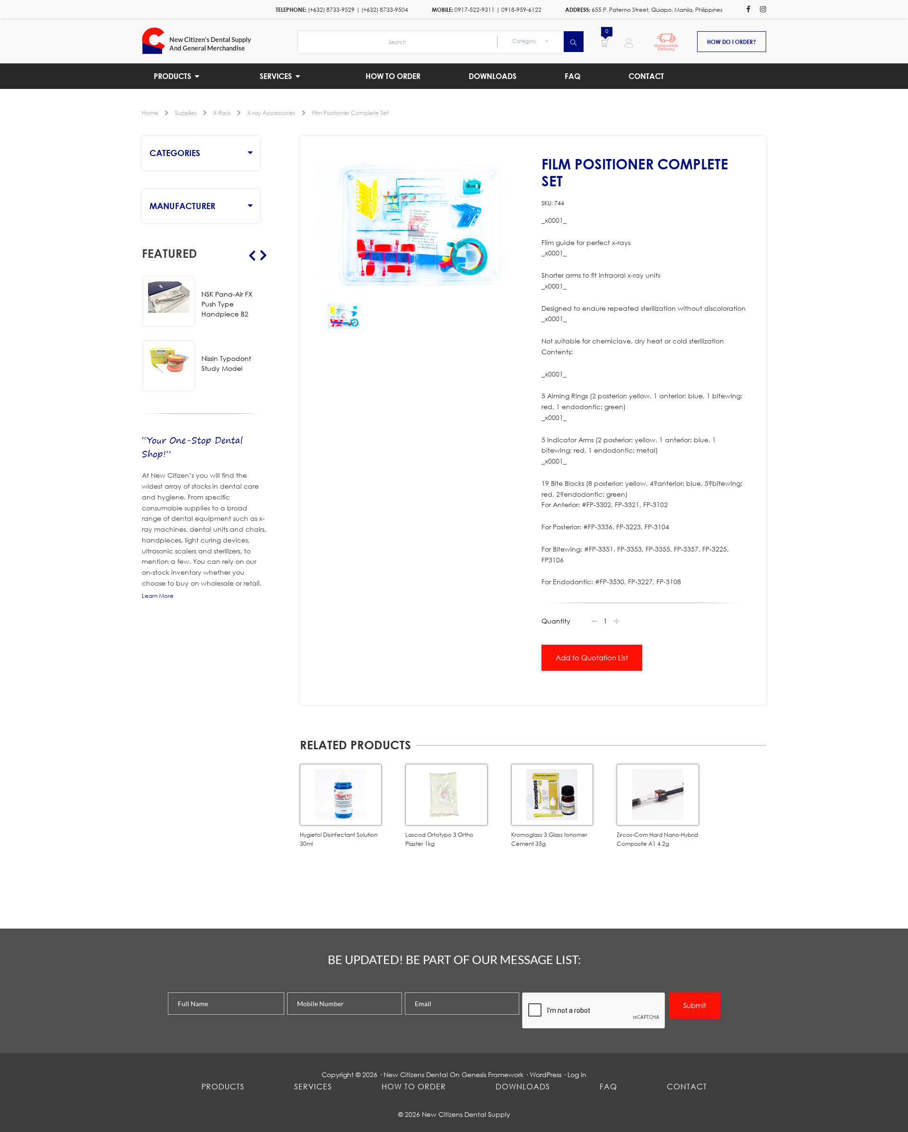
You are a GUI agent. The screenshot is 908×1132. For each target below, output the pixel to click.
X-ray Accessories (271, 113)
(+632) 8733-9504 (384, 10)
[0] (605, 42)
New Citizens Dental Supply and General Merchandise (220, 40)
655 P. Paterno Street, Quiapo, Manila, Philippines (657, 10)
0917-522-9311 (474, 10)
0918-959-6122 (521, 10)
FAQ (608, 1086)
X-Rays (222, 113)
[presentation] (594, 1010)
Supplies (186, 113)
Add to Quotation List (592, 657)
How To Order (414, 1086)
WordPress (545, 1074)
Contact (687, 1086)
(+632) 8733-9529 (331, 10)
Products (222, 1086)
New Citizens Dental (416, 1074)
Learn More (158, 596)
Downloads (523, 1086)
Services (313, 1086)
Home (150, 113)
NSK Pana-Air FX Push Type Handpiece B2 (227, 304)
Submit (694, 1005)
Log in (577, 1074)
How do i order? (731, 41)
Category (525, 41)
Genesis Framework (493, 1074)
